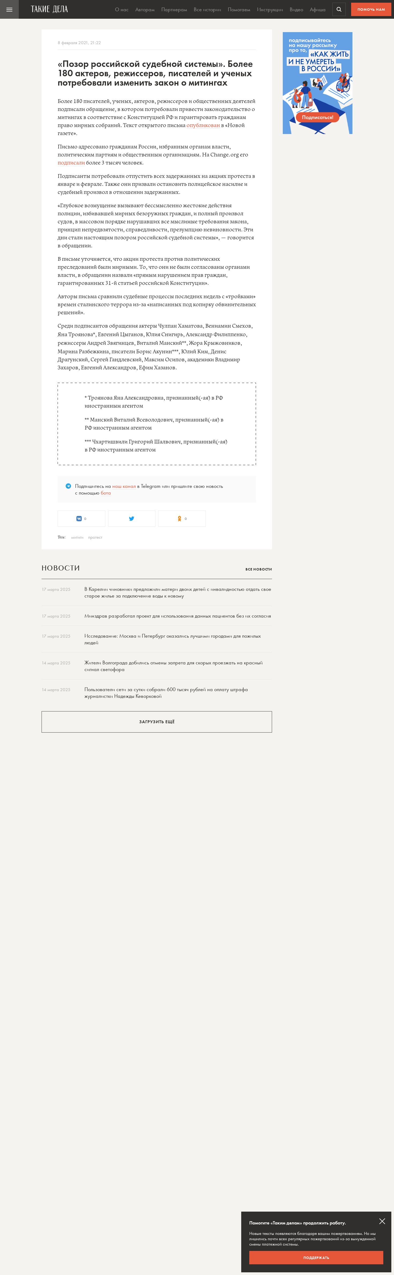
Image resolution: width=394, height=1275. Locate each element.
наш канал (124, 486)
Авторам (145, 9)
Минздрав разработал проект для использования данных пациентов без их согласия (177, 615)
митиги (77, 537)
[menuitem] (9, 9)
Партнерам (174, 9)
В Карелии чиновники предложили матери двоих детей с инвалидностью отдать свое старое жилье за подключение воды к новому (177, 592)
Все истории (207, 9)
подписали (71, 163)
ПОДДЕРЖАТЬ (316, 1257)
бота (106, 492)
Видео (296, 9)
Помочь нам (371, 9)
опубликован (203, 125)
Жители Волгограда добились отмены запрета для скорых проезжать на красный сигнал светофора (173, 666)
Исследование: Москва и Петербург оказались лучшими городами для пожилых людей (172, 639)
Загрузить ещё (157, 722)
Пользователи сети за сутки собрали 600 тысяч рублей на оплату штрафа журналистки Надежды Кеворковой (166, 692)
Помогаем (239, 9)
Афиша (318, 9)
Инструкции (270, 9)
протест (95, 537)
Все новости (259, 569)
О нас (122, 9)
